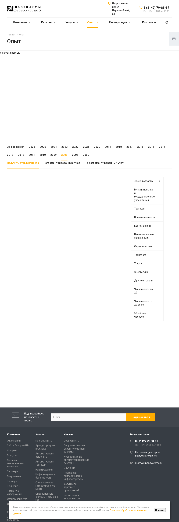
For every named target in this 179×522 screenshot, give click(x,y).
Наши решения (44, 469)
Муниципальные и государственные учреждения (144, 194)
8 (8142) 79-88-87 (156, 7)
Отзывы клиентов (17, 499)
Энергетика (141, 272)
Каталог (47, 22)
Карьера (12, 481)
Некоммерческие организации (144, 236)
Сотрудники (14, 476)
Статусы (12, 455)
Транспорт (140, 254)
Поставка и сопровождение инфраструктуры (73, 475)
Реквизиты (13, 486)
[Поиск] (167, 22)
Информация (118, 22)
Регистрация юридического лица (72, 498)
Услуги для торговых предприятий (71, 487)
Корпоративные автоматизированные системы (76, 459)
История (12, 450)
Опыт (91, 22)
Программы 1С (43, 440)
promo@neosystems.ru (148, 463)
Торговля (139, 208)
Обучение (69, 467)
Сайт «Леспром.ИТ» (18, 445)
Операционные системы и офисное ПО (46, 496)
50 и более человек (140, 315)
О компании (14, 440)
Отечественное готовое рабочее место (45, 485)
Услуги (70, 22)
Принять (159, 510)
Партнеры (12, 471)
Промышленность (144, 217)
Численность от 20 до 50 (143, 303)
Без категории (142, 225)
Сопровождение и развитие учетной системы (74, 448)
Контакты (149, 22)
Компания (20, 22)
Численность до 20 (143, 291)
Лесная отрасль (143, 181)
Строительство (143, 246)
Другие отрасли (143, 280)
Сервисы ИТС (71, 440)
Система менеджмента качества (15, 463)
